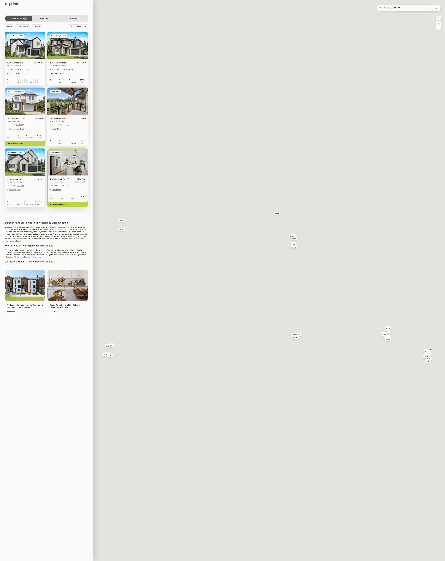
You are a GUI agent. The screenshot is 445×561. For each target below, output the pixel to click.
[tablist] (46, 21)
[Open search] (436, 8)
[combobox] (77, 30)
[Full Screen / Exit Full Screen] (438, 18)
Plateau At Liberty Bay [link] (17, 132)
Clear (432, 8)
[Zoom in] (438, 23)
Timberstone (17, 255)
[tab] (18, 21)
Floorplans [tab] (45, 22)
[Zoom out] (438, 28)
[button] (108, 346)
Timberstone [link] (56, 132)
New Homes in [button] (389, 8)
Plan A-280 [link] (20, 72)
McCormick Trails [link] (15, 76)
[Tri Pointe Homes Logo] (12, 7)
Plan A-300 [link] (20, 189)
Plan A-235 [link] (19, 128)
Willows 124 (29, 255)
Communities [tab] (73, 22)
